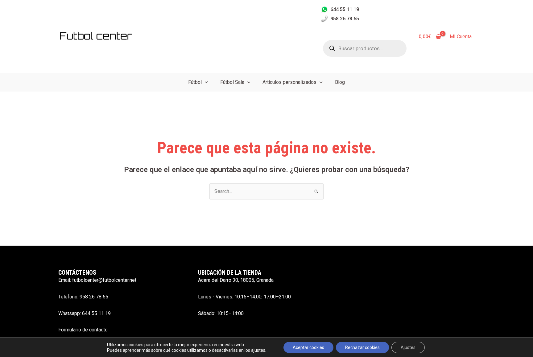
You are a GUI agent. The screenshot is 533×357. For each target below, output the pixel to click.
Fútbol (195, 82)
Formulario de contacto (83, 330)
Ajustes (408, 347)
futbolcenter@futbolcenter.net (104, 280)
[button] (205, 82)
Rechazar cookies (362, 347)
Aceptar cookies (308, 347)
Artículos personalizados (289, 82)
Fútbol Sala (232, 82)
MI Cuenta (461, 36)
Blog (340, 82)
